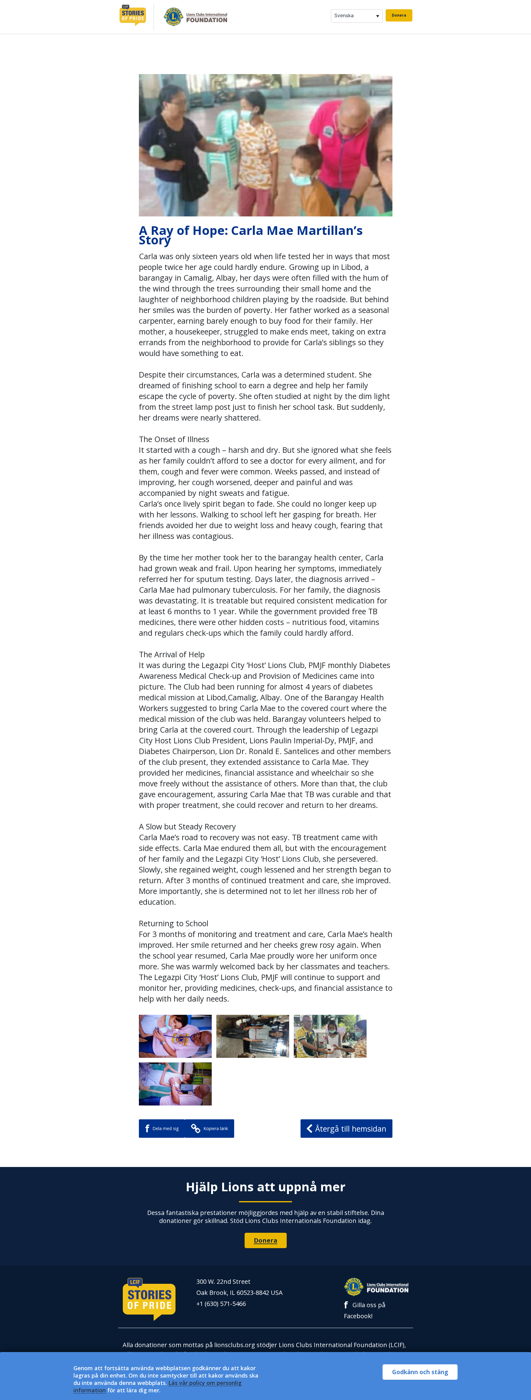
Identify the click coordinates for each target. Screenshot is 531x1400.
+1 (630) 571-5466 (221, 1303)
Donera (399, 15)
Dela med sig (162, 1128)
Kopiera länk (215, 1128)
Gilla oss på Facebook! (364, 1309)
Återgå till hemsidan (350, 1128)
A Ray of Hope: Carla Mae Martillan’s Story (251, 235)
